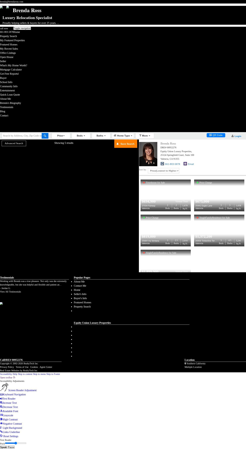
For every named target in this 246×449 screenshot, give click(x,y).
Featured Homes (8, 44)
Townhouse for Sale (155, 182)
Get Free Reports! (9, 73)
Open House (6, 57)
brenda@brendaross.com (11, 2)
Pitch (2, 443)
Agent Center (46, 367)
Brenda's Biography (10, 103)
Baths (176, 206)
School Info (6, 82)
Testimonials (6, 107)
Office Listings (8, 52)
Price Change (205, 182)
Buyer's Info (80, 298)
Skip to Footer (53, 374)
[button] (61, 136)
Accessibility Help (8, 374)
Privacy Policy (7, 367)
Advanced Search (14, 143)
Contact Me (80, 285)
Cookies (34, 367)
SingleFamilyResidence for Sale (214, 217)
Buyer (3, 78)
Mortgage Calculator (11, 69)
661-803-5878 (6, 32)
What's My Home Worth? (13, 65)
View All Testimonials (10, 291)
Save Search (127, 143)
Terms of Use (22, 367)
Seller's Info (80, 294)
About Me (5, 98)
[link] (7, 377)
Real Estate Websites (9, 370)
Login (238, 136)
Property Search (8, 36)
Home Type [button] (124, 135)
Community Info (9, 86)
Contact (4, 115)
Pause (11, 447)
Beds (167, 206)
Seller (3, 61)
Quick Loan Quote (10, 94)
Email (191, 164)
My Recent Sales (9, 48)
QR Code (218, 135)
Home (16, 32)
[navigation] (123, 407)
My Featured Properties (12, 40)
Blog (2, 111)
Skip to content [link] (25, 374)
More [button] (145, 135)
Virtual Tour (181, 201)
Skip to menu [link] (39, 374)
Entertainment (7, 90)
